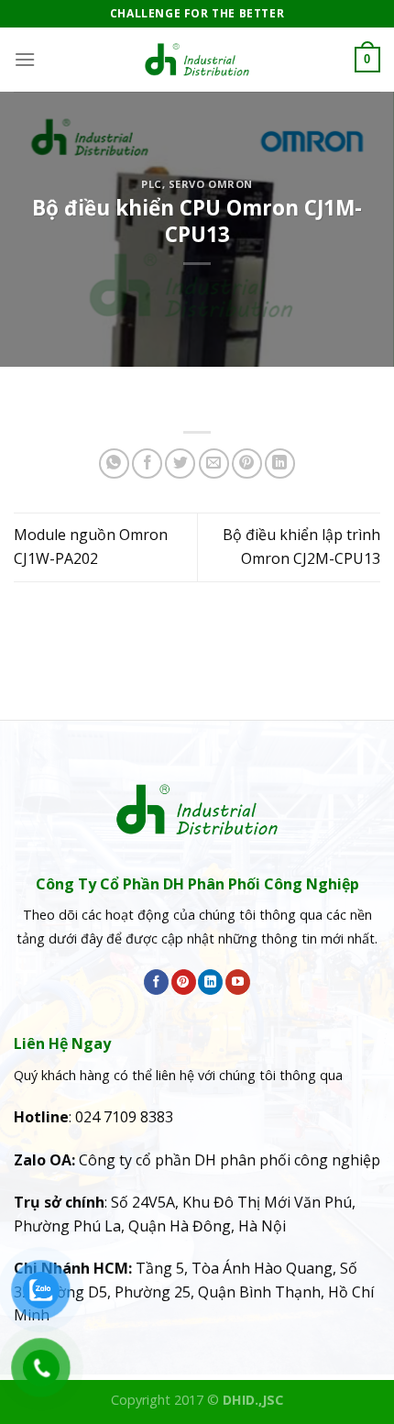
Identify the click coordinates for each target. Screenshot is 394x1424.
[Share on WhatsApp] (114, 463)
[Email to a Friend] (214, 463)
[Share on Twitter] (180, 463)
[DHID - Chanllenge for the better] (197, 60)
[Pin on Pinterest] (247, 463)
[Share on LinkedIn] (280, 463)
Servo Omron (211, 184)
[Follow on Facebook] (156, 982)
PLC (151, 184)
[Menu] (25, 59)
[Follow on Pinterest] (183, 982)
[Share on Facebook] (147, 463)
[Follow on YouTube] (237, 982)
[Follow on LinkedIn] (210, 982)
